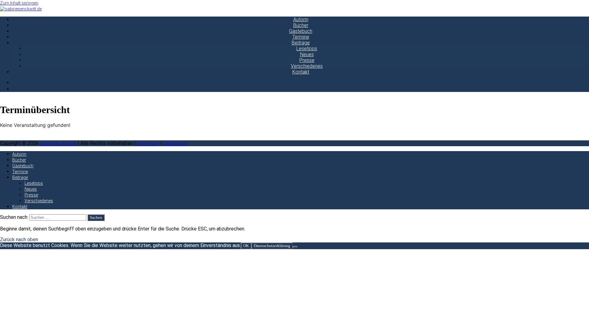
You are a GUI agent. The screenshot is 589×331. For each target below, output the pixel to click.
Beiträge (301, 43)
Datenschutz (175, 143)
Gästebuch (300, 31)
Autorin (300, 19)
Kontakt (300, 72)
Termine (300, 37)
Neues (307, 54)
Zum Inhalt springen (19, 3)
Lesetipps (306, 48)
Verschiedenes (307, 66)
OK (246, 245)
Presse (306, 60)
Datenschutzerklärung (272, 245)
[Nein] (295, 247)
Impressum (148, 143)
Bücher (300, 25)
